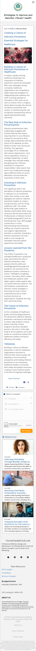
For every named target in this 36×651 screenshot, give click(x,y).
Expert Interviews (14, 378)
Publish (27, 431)
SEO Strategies (7, 569)
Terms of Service (18, 631)
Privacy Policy (18, 637)
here (30, 649)
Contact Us (18, 625)
